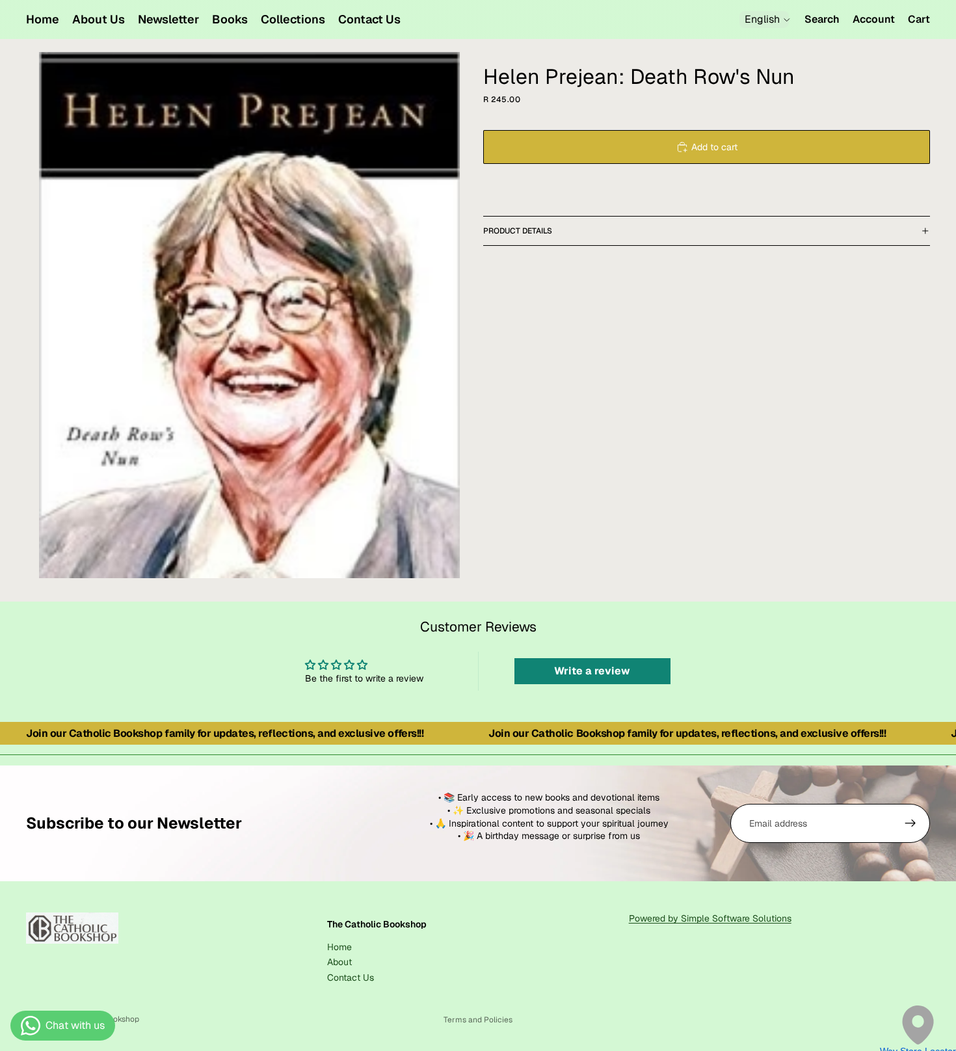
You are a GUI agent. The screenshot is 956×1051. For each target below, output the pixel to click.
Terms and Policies (478, 1020)
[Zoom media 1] (249, 315)
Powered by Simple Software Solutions (710, 918)
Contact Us (350, 977)
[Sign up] (910, 823)
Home (339, 947)
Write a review (592, 671)
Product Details (517, 231)
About (339, 962)
